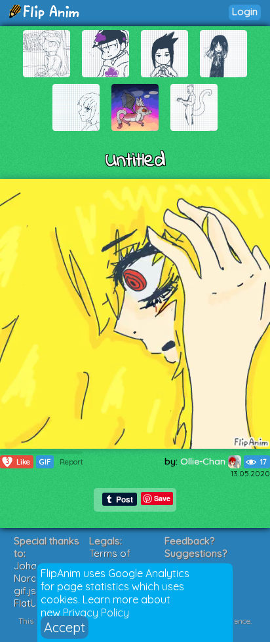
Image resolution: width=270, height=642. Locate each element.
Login (245, 11)
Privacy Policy (96, 612)
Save (162, 498)
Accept (64, 627)
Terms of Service (109, 559)
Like (18, 461)
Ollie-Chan (204, 461)
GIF (44, 461)
